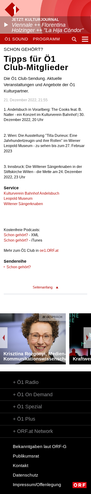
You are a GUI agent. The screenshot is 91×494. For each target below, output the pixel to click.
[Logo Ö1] (12, 9)
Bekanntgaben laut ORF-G (39, 446)
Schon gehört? (16, 235)
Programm (46, 39)
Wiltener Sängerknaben (23, 204)
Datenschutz (25, 475)
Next (87, 337)
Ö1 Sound (16, 39)
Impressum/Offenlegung (37, 484)
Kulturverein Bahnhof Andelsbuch (31, 193)
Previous (3, 337)
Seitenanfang (42, 287)
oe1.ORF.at (49, 250)
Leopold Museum (18, 198)
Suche (74, 39)
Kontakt (20, 465)
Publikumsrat (26, 456)
